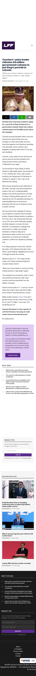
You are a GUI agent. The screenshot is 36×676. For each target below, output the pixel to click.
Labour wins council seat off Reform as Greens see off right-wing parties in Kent (20, 392)
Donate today (12, 355)
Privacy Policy (18, 651)
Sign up (18, 454)
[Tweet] (6, 117)
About (18, 647)
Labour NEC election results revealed (16, 563)
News (4, 56)
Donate (18, 656)
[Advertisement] (18, 20)
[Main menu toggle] (32, 45)
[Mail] (30, 117)
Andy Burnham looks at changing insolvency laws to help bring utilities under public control (16, 504)
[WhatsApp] (22, 117)
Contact (18, 654)
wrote (20, 297)
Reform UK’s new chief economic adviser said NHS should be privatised (19, 371)
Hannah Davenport (8, 81)
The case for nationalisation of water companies (18, 376)
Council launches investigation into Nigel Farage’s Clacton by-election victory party (18, 381)
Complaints (18, 649)
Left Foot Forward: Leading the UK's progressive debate (8, 45)
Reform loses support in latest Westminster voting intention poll (17, 387)
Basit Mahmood (6, 508)
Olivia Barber (6, 538)
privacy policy (27, 458)
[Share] (14, 117)
